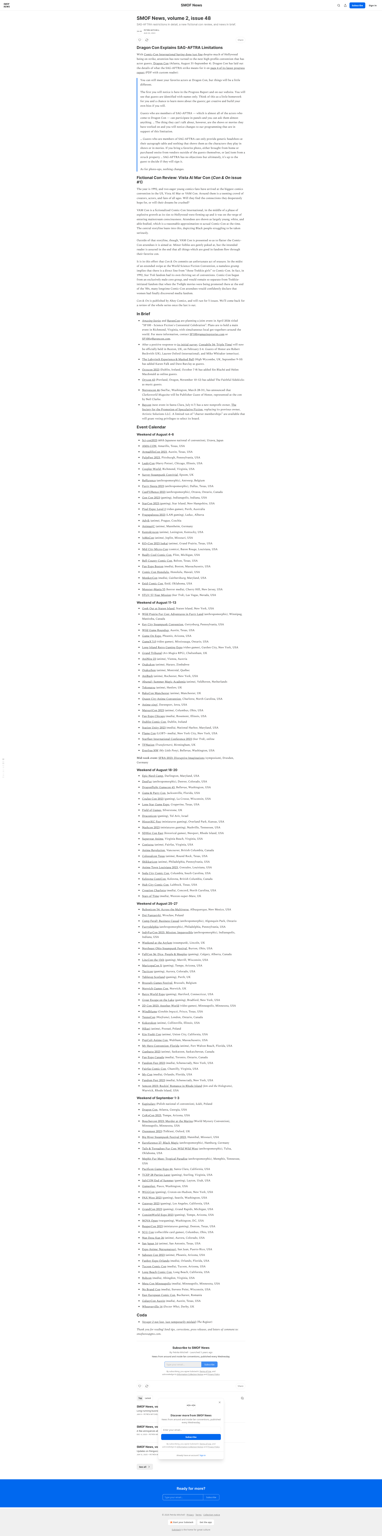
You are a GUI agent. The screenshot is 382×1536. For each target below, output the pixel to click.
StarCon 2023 (151, 503)
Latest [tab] (148, 1398)
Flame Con (149, 733)
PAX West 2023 (152, 1198)
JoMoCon (148, 538)
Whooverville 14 (152, 1306)
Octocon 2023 (150, 370)
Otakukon (148, 664)
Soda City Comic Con (155, 873)
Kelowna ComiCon (154, 879)
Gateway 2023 (151, 1203)
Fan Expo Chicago (153, 716)
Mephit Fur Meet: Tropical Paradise (164, 1159)
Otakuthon (149, 670)
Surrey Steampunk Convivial (160, 475)
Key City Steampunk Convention (162, 624)
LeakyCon (148, 463)
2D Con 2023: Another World (160, 1006)
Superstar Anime (152, 839)
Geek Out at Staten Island (158, 608)
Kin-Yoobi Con (151, 1034)
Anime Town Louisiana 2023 (160, 867)
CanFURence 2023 (153, 492)
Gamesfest (148, 1186)
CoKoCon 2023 (151, 1115)
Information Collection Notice (190, 1446)
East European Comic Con (158, 1295)
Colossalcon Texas (153, 856)
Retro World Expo (153, 994)
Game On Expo (151, 636)
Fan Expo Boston (152, 566)
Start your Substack (183, 1522)
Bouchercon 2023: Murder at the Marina (167, 1121)
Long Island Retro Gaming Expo (162, 647)
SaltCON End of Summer (158, 1180)
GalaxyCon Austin (153, 1301)
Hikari (146, 1029)
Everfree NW (150, 750)
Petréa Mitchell (151, 30)
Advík (146, 521)
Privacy (190, 1514)
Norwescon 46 (151, 390)
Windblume (149, 1011)
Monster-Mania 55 (153, 589)
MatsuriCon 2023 (153, 710)
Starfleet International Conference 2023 (167, 739)
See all (142, 1466)
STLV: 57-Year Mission (156, 595)
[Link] (132, 47)
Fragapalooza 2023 (153, 515)
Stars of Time (150, 896)
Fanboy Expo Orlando (156, 1261)
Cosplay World (151, 469)
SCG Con (148, 1232)
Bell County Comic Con (157, 561)
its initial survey (187, 344)
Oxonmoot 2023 (152, 1131)
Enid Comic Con (152, 583)
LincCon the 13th (153, 960)
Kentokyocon (150, 532)
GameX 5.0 (149, 641)
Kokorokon (149, 1023)
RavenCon (173, 321)
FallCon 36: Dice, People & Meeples (164, 954)
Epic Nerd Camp (152, 776)
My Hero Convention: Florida (160, 1046)
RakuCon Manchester (155, 693)
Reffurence (149, 480)
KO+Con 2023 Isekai (155, 543)
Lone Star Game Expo (155, 804)
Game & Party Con (153, 793)
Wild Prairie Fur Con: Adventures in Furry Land (172, 614)
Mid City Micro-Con (155, 549)
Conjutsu (148, 845)
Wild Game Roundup (155, 630)
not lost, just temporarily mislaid (175, 1322)
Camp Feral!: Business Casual (160, 921)
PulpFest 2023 (151, 457)
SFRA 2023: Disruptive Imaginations (181, 758)
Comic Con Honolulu (155, 572)
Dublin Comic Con (154, 722)
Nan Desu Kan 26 (153, 1238)
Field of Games (151, 810)
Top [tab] (140, 1398)
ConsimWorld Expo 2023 (158, 1215)
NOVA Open (150, 1221)
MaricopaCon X (152, 965)
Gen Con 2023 (151, 498)
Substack (176, 1529)
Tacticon (147, 971)
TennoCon (148, 1017)
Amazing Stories (151, 321)
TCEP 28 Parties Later (156, 1175)
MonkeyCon (149, 578)
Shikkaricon (149, 862)
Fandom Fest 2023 (153, 1063)
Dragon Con (161, 63)
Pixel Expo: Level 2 (154, 509)
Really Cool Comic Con (156, 555)
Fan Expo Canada (153, 1057)
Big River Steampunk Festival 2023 (164, 1137)
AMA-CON (149, 446)
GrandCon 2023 (152, 1209)
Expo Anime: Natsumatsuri (159, 1249)
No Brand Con (151, 1289)
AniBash (147, 676)
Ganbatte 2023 (151, 1052)
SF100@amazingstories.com (207, 334)
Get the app (206, 1522)
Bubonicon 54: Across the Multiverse (165, 909)
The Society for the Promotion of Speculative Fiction (189, 407)
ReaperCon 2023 (152, 1226)
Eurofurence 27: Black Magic (160, 1143)
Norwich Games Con (155, 988)
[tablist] (145, 1398)
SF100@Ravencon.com (156, 339)
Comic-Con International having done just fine (173, 54)
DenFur (147, 781)
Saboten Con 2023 (153, 1255)
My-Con (147, 1074)
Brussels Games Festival (157, 983)
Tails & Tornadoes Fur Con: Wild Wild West (170, 1149)
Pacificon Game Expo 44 (157, 1169)
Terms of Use (205, 1443)
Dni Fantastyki (151, 915)
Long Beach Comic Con (157, 1272)
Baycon (146, 405)
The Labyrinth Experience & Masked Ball (168, 359)
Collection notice (211, 1514)
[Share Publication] (345, 5)
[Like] (140, 40)
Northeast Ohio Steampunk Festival (164, 948)
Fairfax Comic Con (154, 1069)
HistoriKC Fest (151, 822)
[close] (219, 1402)
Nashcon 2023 (151, 827)
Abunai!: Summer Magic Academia (164, 682)
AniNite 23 (149, 659)
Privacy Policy (214, 1446)
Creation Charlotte (154, 890)
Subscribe (357, 5)
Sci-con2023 (149, 440)
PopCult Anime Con (155, 1040)
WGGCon (148, 1192)
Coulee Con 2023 (153, 799)
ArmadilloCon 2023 (154, 452)
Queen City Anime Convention (161, 699)
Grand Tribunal (152, 653)
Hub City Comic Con (155, 885)
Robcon (147, 1278)
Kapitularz (148, 1104)
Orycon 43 (148, 380)
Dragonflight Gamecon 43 (158, 787)
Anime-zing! (150, 705)
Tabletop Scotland (153, 977)
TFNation (148, 745)
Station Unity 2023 (154, 728)
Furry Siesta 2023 (153, 486)
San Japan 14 (150, 1243)
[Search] (339, 5)
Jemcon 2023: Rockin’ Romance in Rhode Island (172, 1086)
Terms (198, 1514)
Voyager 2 (148, 1322)
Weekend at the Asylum (157, 943)
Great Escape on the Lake (158, 1000)
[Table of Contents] (3, 768)
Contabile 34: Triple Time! (215, 344)
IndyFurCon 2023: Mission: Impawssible (167, 932)
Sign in (373, 5)
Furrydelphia (150, 927)
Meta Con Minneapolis (156, 1284)
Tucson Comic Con (154, 1266)
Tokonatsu (148, 687)
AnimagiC (148, 526)
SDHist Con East (152, 833)
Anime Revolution (153, 850)
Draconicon (149, 816)
